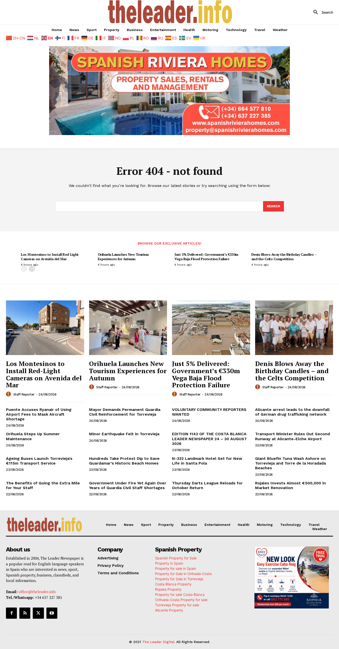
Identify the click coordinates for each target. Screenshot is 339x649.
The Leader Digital (158, 642)
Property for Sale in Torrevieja (179, 579)
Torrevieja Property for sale (177, 605)
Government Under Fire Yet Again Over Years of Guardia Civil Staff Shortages (127, 485)
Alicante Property (169, 610)
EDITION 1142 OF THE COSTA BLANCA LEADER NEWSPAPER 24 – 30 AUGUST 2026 (209, 439)
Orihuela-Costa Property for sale (181, 600)
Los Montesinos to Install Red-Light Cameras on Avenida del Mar (50, 256)
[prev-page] (24, 269)
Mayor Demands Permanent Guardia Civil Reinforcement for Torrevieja (124, 412)
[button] (321, 12)
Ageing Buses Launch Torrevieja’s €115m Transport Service (39, 461)
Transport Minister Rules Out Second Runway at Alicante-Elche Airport (292, 436)
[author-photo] (9, 394)
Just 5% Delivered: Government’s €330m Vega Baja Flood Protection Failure (206, 256)
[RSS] (24, 613)
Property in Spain (169, 563)
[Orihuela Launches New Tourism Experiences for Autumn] (128, 327)
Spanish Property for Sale (176, 558)
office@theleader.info (37, 591)
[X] (38, 613)
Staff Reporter (23, 394)
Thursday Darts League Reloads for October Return (207, 485)
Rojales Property (168, 589)
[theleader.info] (170, 11)
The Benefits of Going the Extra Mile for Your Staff (43, 485)
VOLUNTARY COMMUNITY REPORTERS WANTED (209, 412)
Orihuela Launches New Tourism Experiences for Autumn (123, 256)
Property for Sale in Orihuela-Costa (183, 574)
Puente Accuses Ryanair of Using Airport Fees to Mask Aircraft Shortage (38, 414)
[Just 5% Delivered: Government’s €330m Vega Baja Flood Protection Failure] (211, 327)
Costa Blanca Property (173, 584)
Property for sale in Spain (175, 568)
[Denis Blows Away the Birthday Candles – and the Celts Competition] (294, 327)
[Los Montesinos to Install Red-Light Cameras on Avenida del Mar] (45, 327)
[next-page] (32, 269)
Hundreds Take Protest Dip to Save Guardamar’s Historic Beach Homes (124, 461)
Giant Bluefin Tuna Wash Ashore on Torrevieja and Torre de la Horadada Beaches (290, 463)
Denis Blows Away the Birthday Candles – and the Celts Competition (284, 256)
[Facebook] (11, 613)
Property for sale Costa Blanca (179, 594)
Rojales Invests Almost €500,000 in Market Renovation (290, 485)
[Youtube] (51, 613)
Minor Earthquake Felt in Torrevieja (124, 434)
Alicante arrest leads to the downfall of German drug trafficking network (292, 412)
